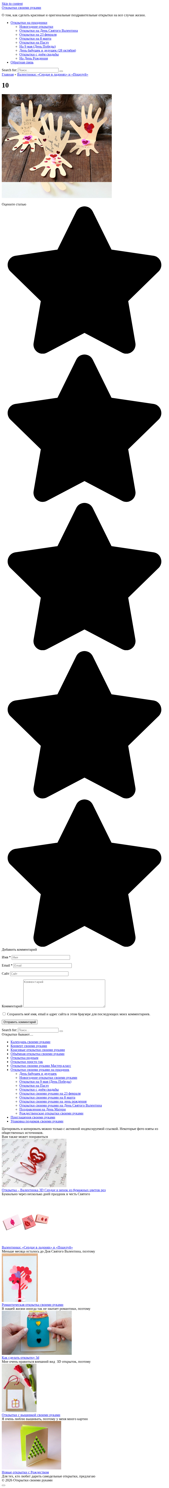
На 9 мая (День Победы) (37, 46)
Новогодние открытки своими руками (48, 1077)
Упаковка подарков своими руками (37, 1121)
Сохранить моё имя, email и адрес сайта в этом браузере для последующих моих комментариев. (78, 1014)
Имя (6, 957)
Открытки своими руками (21, 7)
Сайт (5, 973)
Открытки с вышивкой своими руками (31, 1415)
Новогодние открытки (36, 26)
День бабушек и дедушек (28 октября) (47, 50)
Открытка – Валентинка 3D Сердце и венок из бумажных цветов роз (54, 1190)
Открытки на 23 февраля (38, 34)
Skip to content (12, 4)
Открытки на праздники (29, 22)
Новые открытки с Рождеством (25, 1472)
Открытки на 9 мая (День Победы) (45, 1081)
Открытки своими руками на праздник (40, 1070)
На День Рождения (33, 58)
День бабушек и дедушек (38, 1073)
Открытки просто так (27, 1062)
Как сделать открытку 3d (20, 1357)
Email (7, 965)
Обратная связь (22, 62)
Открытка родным (24, 1058)
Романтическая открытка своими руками (32, 1305)
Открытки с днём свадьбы (39, 54)
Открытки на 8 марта (35, 38)
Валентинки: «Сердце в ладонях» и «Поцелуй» (37, 1247)
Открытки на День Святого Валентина (48, 30)
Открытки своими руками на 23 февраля (50, 1093)
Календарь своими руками (30, 1042)
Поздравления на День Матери (42, 1109)
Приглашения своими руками (33, 1117)
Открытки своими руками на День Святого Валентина (60, 1105)
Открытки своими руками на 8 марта (47, 1097)
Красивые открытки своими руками (38, 1050)
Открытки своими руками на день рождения (52, 1101)
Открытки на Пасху (34, 42)
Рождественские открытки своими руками (51, 1113)
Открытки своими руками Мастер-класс (41, 1066)
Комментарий (12, 1006)
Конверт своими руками (29, 1046)
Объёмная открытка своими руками (37, 1054)
